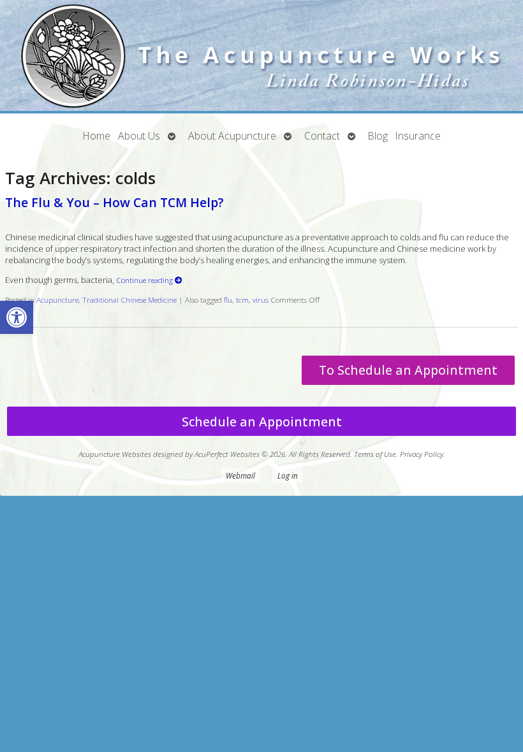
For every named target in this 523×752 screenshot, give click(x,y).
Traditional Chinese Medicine (129, 299)
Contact (322, 136)
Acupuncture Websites (114, 454)
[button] (16, 317)
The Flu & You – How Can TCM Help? (114, 202)
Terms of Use (375, 454)
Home (96, 136)
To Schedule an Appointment (408, 370)
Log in (287, 475)
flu (228, 299)
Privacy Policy (421, 454)
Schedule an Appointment (262, 421)
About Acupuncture (232, 136)
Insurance (418, 136)
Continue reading (145, 280)
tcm (242, 299)
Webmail (240, 475)
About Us (139, 136)
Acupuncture (57, 299)
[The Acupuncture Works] (261, 56)
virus (261, 299)
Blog (378, 136)
